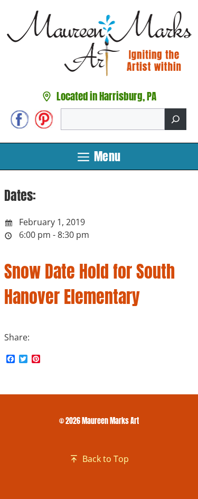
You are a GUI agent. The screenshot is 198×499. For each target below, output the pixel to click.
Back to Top (105, 459)
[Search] (175, 119)
